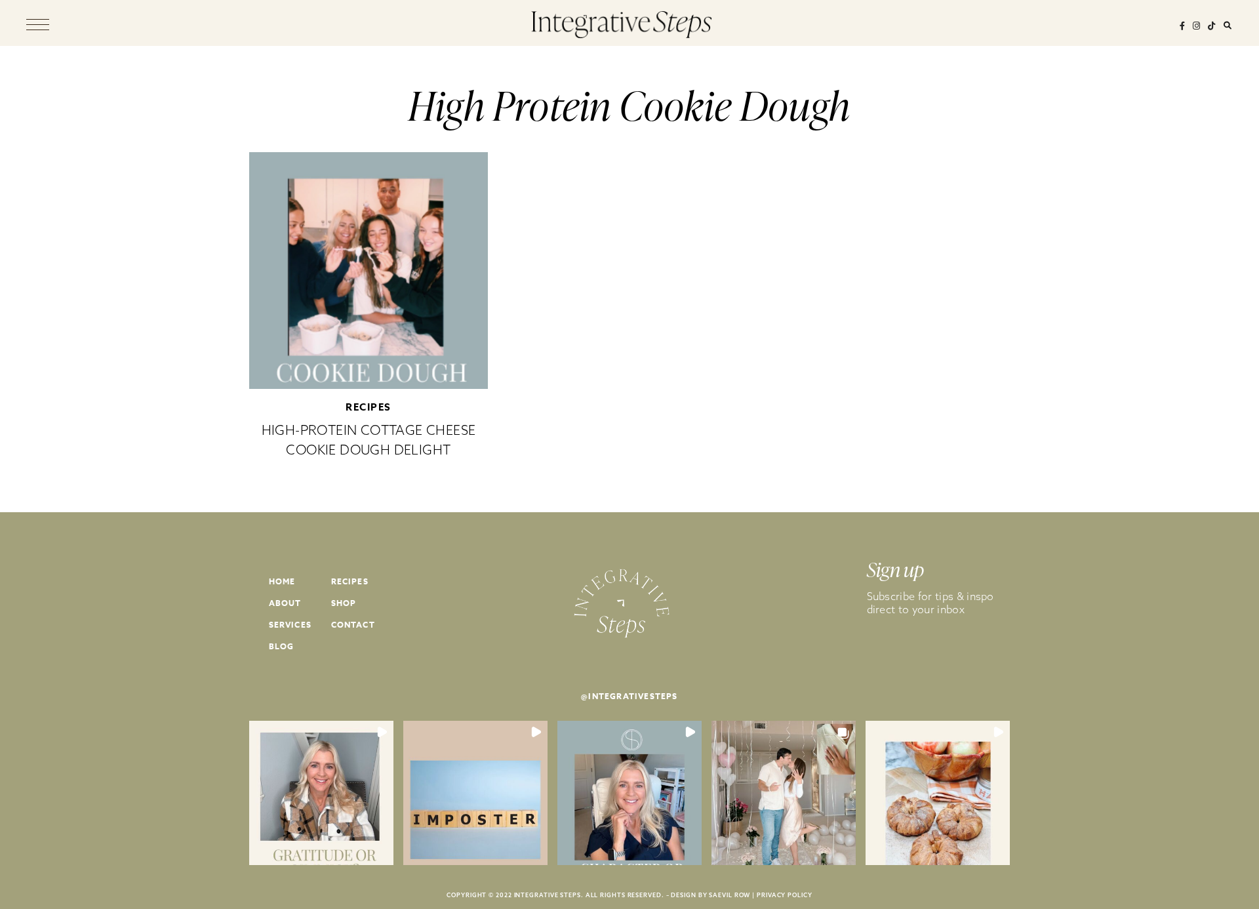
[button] (321, 793)
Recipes (368, 407)
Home (282, 581)
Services (290, 624)
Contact (353, 624)
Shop (344, 603)
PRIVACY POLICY (784, 895)
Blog (281, 646)
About (285, 603)
